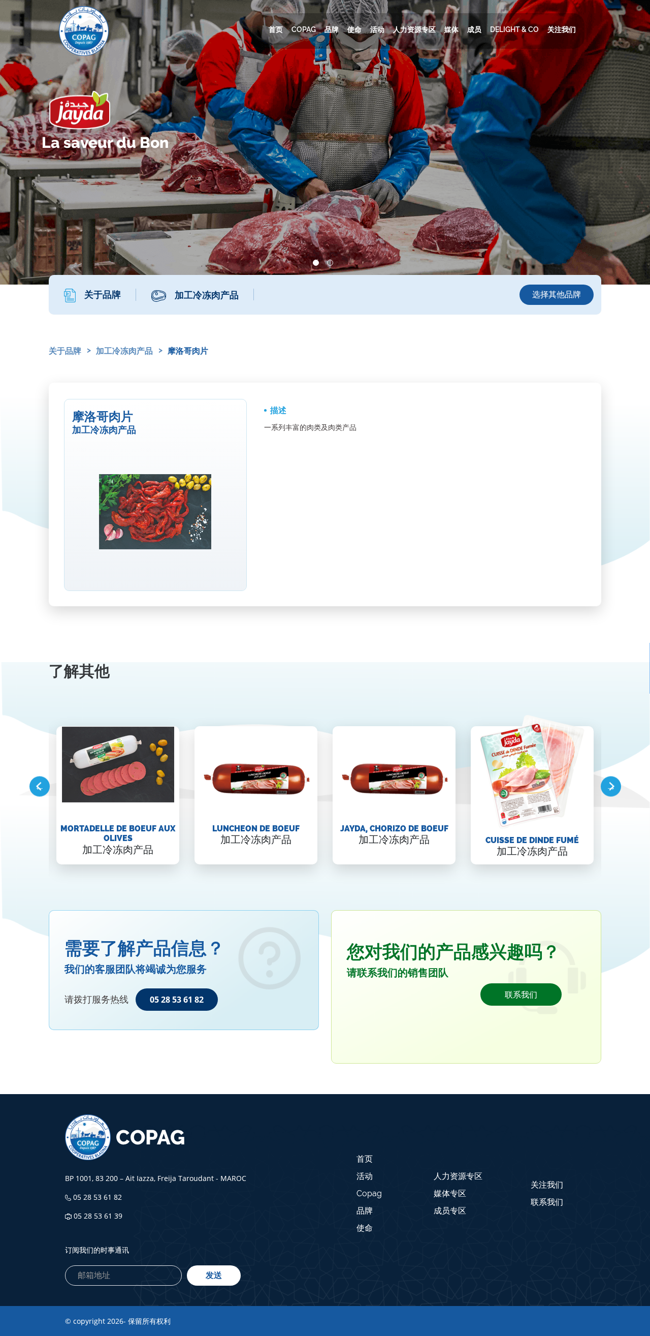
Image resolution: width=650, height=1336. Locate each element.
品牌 (331, 29)
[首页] (84, 31)
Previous (39, 786)
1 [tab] (316, 263)
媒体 (451, 29)
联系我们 (521, 994)
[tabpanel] (325, 142)
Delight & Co (514, 29)
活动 (377, 29)
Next (611, 786)
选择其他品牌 (556, 294)
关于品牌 (65, 351)
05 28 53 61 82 (177, 999)
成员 (474, 29)
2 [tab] (330, 263)
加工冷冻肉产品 (124, 351)
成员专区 (450, 1211)
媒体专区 (450, 1193)
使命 (354, 29)
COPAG (303, 29)
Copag (369, 1193)
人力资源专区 (414, 29)
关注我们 (561, 29)
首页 (276, 29)
